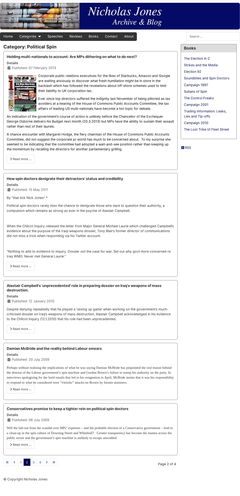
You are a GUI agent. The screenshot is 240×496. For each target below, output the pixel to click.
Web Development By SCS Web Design (33, 487)
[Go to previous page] (14, 462)
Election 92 (192, 72)
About (129, 36)
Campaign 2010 (196, 123)
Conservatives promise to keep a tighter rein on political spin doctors (67, 408)
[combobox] (213, 36)
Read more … (22, 159)
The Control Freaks (199, 98)
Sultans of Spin (195, 91)
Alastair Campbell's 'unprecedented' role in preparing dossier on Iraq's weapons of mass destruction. (84, 287)
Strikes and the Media (201, 65)
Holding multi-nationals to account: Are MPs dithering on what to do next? (72, 56)
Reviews (75, 36)
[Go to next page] (46, 462)
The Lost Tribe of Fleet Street (206, 129)
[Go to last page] (54, 462)
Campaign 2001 (196, 105)
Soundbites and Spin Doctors (206, 78)
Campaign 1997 (196, 85)
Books (93, 36)
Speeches (55, 36)
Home (8, 36)
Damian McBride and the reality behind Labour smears (54, 348)
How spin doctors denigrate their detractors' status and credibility (65, 178)
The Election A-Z (197, 58)
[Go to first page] (7, 462)
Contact (111, 36)
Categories (27, 36)
